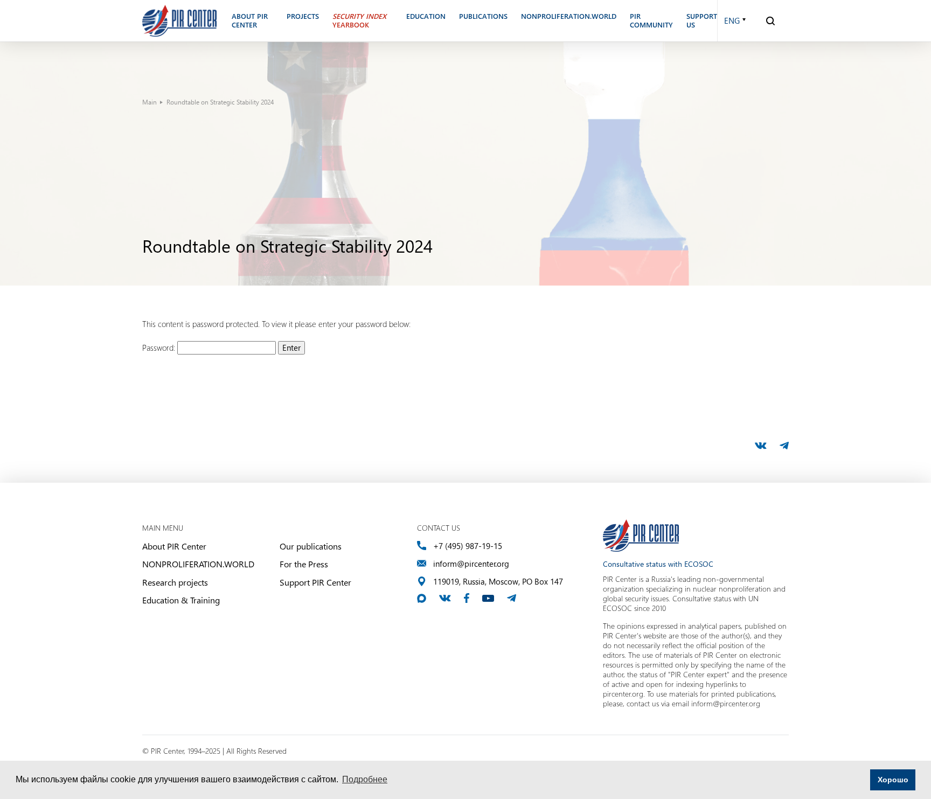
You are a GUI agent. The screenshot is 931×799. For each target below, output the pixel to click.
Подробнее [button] (364, 779)
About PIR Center (174, 546)
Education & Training (181, 600)
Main (149, 102)
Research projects (175, 582)
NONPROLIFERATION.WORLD (198, 563)
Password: (159, 347)
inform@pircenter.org (471, 564)
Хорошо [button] (893, 779)
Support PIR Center (315, 582)
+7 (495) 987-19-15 (467, 546)
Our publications (311, 546)
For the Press (304, 563)
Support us (701, 21)
